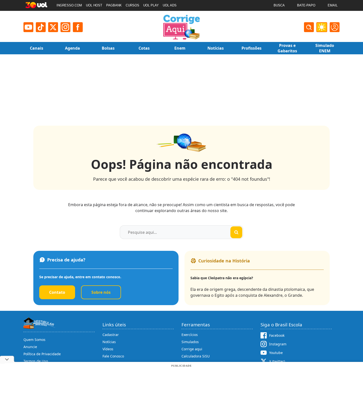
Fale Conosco (113, 356)
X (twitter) (277, 361)
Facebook (276, 335)
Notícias (109, 341)
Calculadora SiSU (196, 356)
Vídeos (107, 349)
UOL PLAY (151, 5)
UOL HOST (94, 5)
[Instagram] (65, 27)
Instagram (277, 344)
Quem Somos (34, 339)
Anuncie (30, 346)
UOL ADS (170, 5)
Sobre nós (101, 292)
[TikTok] (41, 27)
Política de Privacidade (42, 354)
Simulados (190, 341)
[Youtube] (28, 27)
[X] (53, 27)
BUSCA (279, 5)
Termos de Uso (35, 361)
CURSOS (132, 5)
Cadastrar (110, 334)
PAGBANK (114, 5)
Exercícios (190, 334)
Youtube (276, 352)
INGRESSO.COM (69, 5)
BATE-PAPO (306, 5)
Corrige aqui (192, 349)
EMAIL (333, 5)
